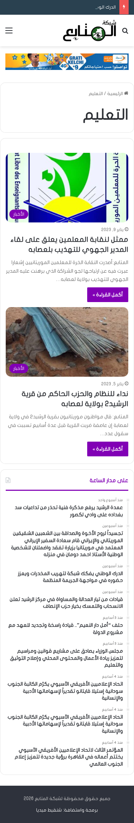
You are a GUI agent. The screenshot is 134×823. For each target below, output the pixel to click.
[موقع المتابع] (89, 30)
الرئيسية (115, 93)
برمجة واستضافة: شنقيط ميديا (67, 810)
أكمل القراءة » (108, 294)
